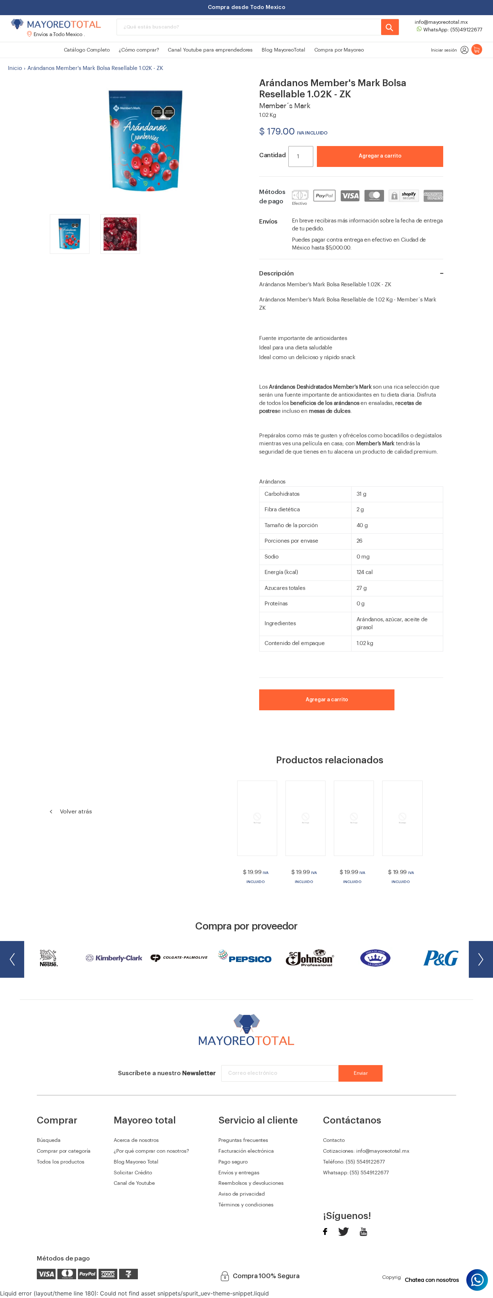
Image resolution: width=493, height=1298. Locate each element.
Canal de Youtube (134, 1183)
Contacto (333, 1140)
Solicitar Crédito (133, 1172)
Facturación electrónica (246, 1151)
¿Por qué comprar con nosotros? (151, 1151)
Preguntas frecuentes (243, 1140)
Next (481, 959)
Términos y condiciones (246, 1205)
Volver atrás (75, 811)
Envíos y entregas (238, 1172)
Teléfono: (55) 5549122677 (354, 1162)
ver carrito (413, 166)
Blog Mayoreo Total (136, 1162)
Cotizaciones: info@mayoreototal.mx (366, 1151)
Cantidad (272, 155)
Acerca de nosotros (136, 1140)
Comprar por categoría (64, 1151)
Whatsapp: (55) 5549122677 (356, 1172)
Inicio (15, 68)
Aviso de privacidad (241, 1194)
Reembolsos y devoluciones (251, 1183)
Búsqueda (48, 1140)
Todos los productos (60, 1162)
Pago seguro (233, 1162)
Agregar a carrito (380, 156)
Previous (12, 959)
